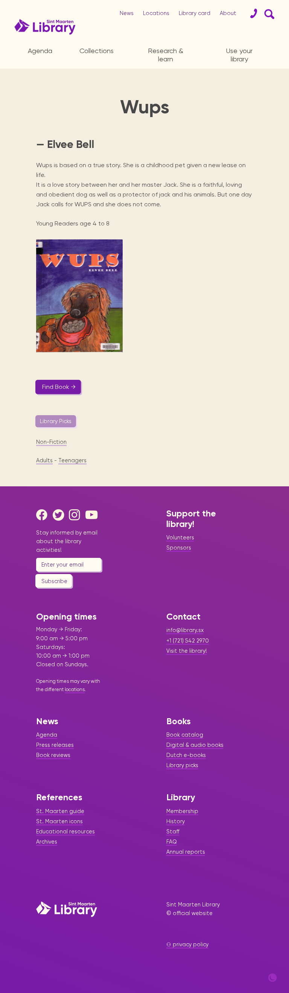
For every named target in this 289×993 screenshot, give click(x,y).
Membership (182, 811)
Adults (44, 460)
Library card (194, 13)
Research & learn (165, 55)
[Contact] (250, 13)
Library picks (182, 765)
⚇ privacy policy (187, 944)
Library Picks (55, 421)
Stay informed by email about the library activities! (66, 541)
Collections (96, 51)
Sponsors (178, 548)
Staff (172, 832)
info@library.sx (185, 630)
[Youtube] (92, 515)
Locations (156, 13)
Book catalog (184, 735)
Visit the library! (186, 651)
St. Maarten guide (60, 811)
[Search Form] (268, 13)
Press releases (55, 745)
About (228, 13)
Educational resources (65, 832)
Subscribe (54, 581)
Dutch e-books (186, 755)
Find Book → (59, 386)
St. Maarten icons (59, 821)
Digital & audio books (195, 745)
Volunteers (180, 538)
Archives (46, 842)
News (127, 13)
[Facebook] (43, 515)
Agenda (40, 51)
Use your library (239, 55)
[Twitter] (60, 515)
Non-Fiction (51, 442)
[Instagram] (76, 515)
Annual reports (185, 852)
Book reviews (53, 755)
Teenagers (72, 460)
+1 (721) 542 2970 (187, 641)
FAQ (171, 842)
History (175, 821)
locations (75, 689)
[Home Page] (66, 909)
